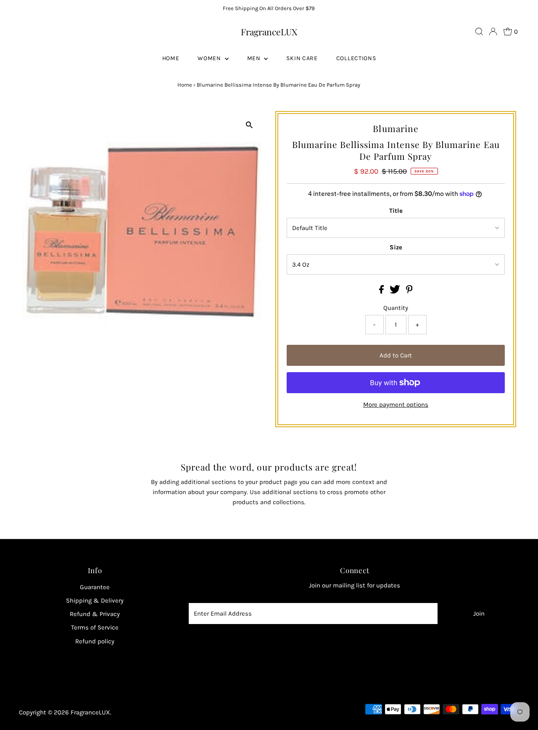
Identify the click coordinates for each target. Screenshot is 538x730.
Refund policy (94, 641)
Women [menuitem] (210, 58)
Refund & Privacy (95, 614)
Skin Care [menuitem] (301, 58)
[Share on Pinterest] (409, 291)
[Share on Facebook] (382, 291)
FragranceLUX (269, 31)
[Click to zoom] (249, 124)
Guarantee (95, 587)
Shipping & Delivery (95, 600)
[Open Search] (479, 31)
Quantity (395, 308)
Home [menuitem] (170, 58)
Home (184, 85)
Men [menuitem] (254, 58)
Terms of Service (95, 627)
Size (396, 247)
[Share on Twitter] (396, 291)
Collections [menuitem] (356, 58)
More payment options (395, 404)
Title (396, 210)
